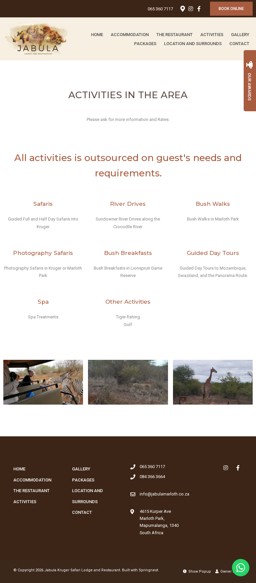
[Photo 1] (43, 382)
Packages (145, 43)
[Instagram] (190, 8)
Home (97, 34)
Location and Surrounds (193, 43)
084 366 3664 (152, 476)
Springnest (148, 570)
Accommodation (130, 34)
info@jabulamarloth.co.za (164, 493)
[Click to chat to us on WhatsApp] (240, 567)
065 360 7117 (160, 9)
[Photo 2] (128, 382)
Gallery (240, 34)
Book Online (231, 8)
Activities (211, 34)
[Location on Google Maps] (182, 8)
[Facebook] (199, 8)
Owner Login (231, 571)
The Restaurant (174, 34)
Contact (239, 43)
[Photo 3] (213, 382)
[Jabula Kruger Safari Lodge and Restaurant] (36, 38)
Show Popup (199, 571)
